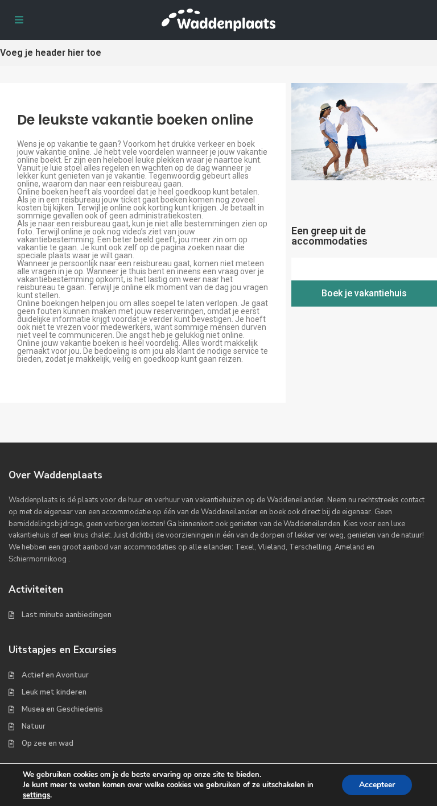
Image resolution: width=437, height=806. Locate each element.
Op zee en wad (47, 743)
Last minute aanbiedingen (67, 615)
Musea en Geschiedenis (62, 709)
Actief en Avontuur (55, 675)
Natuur (34, 726)
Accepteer (377, 784)
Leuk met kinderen (54, 692)
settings (36, 795)
